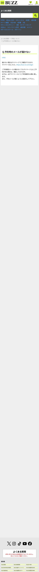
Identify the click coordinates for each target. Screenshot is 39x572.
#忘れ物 (13, 22)
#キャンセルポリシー (8, 25)
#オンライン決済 (13, 27)
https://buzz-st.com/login (24, 65)
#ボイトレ (18, 29)
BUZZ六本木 (29, 564)
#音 (24, 22)
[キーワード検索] (35, 15)
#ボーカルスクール (7, 29)
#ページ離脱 (5, 22)
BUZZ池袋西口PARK (30, 570)
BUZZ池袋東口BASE (30, 567)
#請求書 (22, 27)
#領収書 (33, 20)
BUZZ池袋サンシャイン (19, 567)
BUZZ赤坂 (3, 564)
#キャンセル (20, 20)
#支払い (3, 27)
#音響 (19, 22)
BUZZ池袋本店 (4, 570)
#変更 (27, 20)
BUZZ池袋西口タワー (18, 570)
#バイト (29, 27)
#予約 (2, 20)
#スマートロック (25, 25)
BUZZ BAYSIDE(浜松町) (6, 567)
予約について (15, 39)
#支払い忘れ (10, 20)
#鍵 (17, 25)
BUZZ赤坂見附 (17, 564)
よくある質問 (5, 39)
